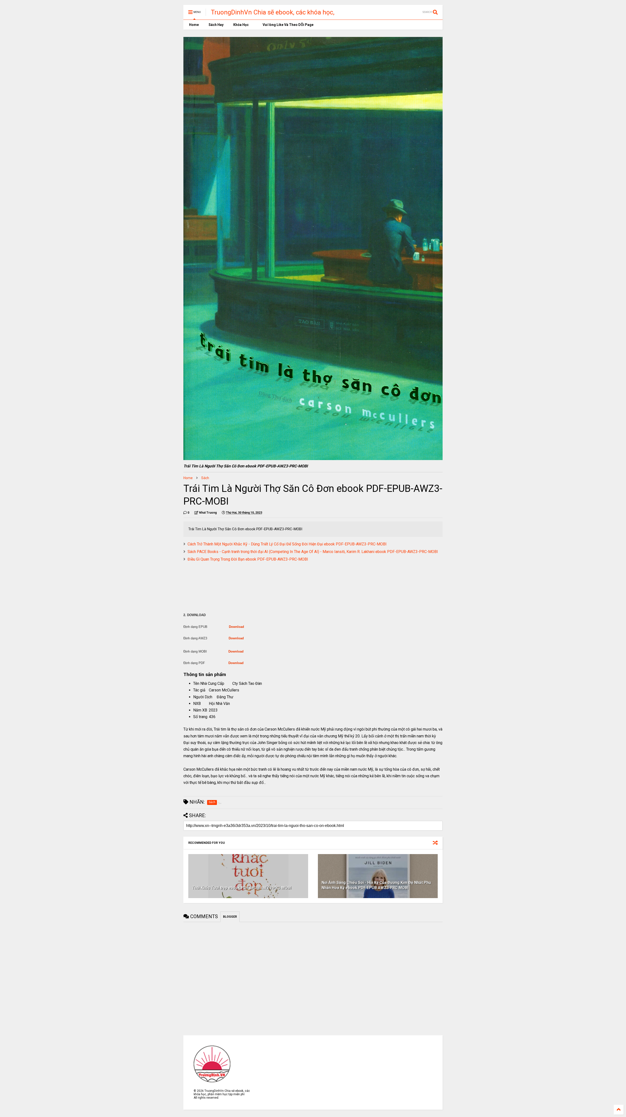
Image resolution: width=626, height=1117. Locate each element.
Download (236, 627)
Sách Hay (216, 25)
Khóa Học (241, 25)
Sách (205, 478)
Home (193, 25)
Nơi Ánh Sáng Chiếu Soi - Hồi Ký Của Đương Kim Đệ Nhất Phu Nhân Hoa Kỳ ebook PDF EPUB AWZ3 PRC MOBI (376, 885)
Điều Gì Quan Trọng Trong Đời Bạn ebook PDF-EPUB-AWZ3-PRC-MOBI (248, 559)
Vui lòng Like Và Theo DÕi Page (287, 25)
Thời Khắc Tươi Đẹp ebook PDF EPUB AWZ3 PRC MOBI (241, 887)
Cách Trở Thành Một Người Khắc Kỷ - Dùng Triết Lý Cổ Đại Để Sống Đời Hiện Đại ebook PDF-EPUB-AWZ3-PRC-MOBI (287, 544)
